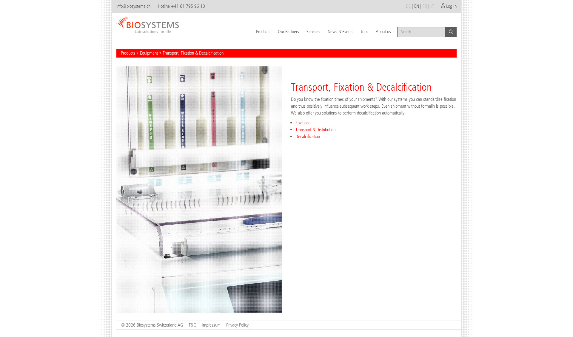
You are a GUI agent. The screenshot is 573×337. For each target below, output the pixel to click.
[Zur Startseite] (147, 22)
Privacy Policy (237, 325)
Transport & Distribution (315, 129)
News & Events (340, 31)
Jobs (364, 31)
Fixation (302, 123)
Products (263, 31)
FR (425, 6)
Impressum (211, 325)
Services (313, 31)
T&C (192, 325)
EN (416, 6)
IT (432, 6)
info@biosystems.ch (133, 6)
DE (408, 6)
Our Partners (288, 31)
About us (383, 31)
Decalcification (307, 136)
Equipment (149, 53)
